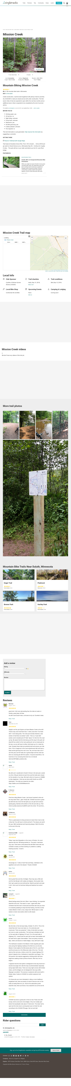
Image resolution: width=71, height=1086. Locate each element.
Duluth (25, 29)
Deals (47, 3)
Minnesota (22, 29)
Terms (23, 1064)
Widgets (23, 1058)
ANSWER (5, 1032)
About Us (11, 1058)
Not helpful (32, 1037)
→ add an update (36, 108)
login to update (54, 284)
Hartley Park (42, 604)
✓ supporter (20, 833)
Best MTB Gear (34, 1061)
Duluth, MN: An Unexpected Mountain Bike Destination (33, 160)
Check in (35, 74)
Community (41, 3)
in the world (9, 93)
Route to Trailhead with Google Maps (15, 141)
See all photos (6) (39, 69)
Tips (35, 3)
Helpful (27, 1037)
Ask (42, 1025)
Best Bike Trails (19, 1061)
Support (59, 3)
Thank (13, 718)
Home (4, 29)
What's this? (31, 284)
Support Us (17, 1058)
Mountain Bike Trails (9, 29)
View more (24, 1015)
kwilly (29, 282)
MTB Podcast (11, 1061)
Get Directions (13, 74)
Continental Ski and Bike (13, 292)
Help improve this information (33, 132)
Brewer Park (8, 604)
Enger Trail (8, 583)
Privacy (27, 1064)
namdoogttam (11, 108)
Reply (10, 718)
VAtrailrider (9, 1030)
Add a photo (22, 74)
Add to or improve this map (50, 271)
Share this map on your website (62, 271)
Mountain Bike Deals (44, 1061)
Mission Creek (30, 29)
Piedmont (41, 583)
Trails (24, 3)
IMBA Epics (27, 1061)
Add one (30, 295)
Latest (52, 3)
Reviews (29, 3)
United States (16, 29)
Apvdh (11, 1037)
